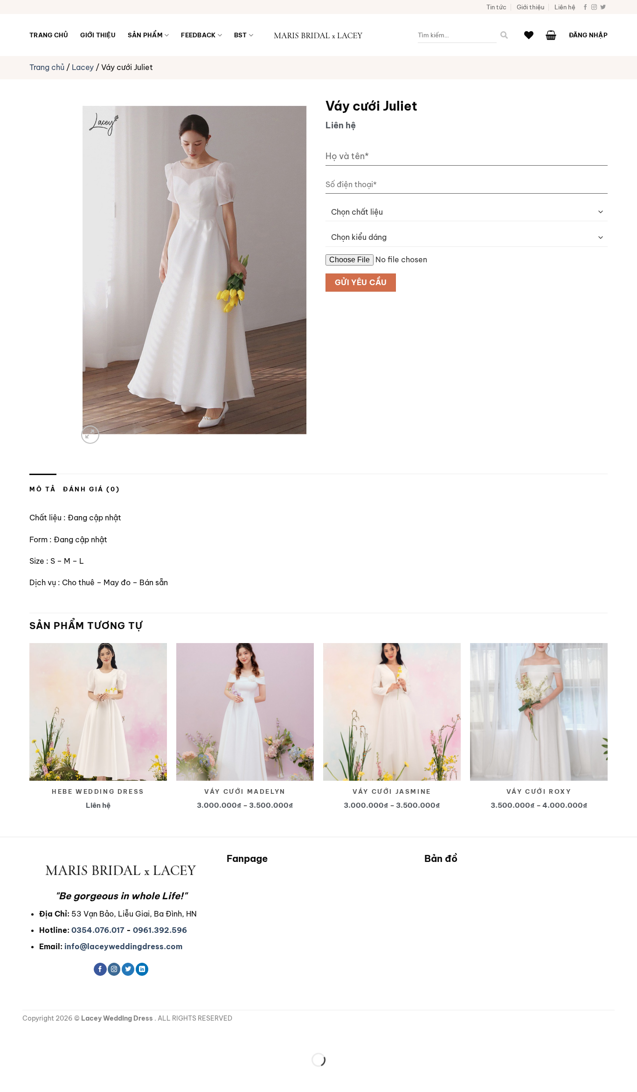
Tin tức (496, 7)
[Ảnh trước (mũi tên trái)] (9, 1076)
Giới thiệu (530, 7)
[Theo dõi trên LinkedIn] (142, 969)
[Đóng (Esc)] (91, 1037)
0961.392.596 (160, 930)
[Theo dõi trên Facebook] (585, 7)
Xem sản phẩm (103, 697)
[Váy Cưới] (318, 35)
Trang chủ (48, 35)
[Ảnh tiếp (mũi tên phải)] (37, 1076)
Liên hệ (564, 7)
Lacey (83, 67)
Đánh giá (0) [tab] (91, 489)
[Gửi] (504, 35)
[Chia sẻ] (64, 1037)
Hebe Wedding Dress (98, 791)
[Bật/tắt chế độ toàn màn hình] (37, 1037)
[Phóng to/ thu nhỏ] (9, 1037)
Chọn (249, 697)
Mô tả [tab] (42, 489)
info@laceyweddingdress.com (123, 946)
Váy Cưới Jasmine (392, 791)
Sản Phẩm (145, 35)
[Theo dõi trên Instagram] (594, 7)
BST (240, 35)
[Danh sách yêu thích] (528, 35)
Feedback (198, 35)
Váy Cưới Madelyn (245, 791)
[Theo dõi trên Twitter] (603, 7)
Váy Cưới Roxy (539, 791)
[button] (551, 35)
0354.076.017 (98, 930)
